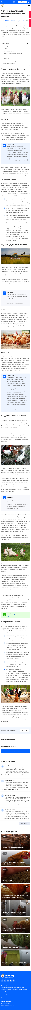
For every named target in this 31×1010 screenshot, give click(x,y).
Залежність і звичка (9, 51)
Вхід (22, 2)
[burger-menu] (29, 6)
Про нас (3, 997)
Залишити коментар (15, 751)
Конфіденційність (5, 995)
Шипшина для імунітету (11, 789)
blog (5, 2)
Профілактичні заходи (9, 63)
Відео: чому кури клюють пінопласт (13, 53)
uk (15, 2)
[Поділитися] (19, 20)
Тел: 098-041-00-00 (5, 1003)
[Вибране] (29, 2)
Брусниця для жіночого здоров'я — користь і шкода (17, 804)
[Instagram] (5, 980)
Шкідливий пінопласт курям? (10, 61)
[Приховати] (28, 43)
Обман (6, 56)
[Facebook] (2, 980)
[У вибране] (27, 836)
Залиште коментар (8, 747)
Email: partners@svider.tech (7, 1005)
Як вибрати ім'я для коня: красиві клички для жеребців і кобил (17, 775)
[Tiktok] (13, 980)
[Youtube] (11, 980)
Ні (26, 730)
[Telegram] (8, 980)
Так (22, 730)
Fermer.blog (2, 6)
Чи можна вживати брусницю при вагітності (17, 818)
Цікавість (6, 48)
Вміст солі (6, 58)
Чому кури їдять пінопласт (10, 46)
